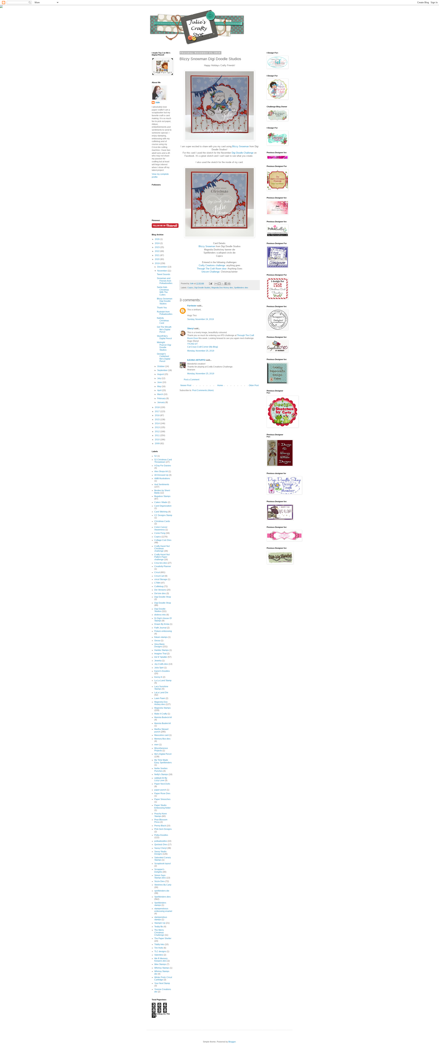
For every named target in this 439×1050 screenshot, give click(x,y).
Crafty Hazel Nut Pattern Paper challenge (162, 557)
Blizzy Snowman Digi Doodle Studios (164, 301)
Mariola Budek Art (162, 723)
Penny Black (160, 825)
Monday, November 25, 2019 (200, 351)
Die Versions (160, 590)
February (161, 398)
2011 (157, 435)
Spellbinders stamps (160, 904)
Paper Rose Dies (162, 793)
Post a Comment (191, 379)
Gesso (157, 640)
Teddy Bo (158, 926)
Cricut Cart (159, 576)
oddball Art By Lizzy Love (160, 779)
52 (155, 456)
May (159, 386)
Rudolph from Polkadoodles (164, 313)
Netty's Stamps (161, 774)
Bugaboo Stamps (162, 496)
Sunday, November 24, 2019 (200, 319)
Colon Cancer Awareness (160, 528)
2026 (157, 239)
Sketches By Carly (162, 885)
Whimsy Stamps (161, 968)
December (162, 267)
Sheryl (190, 328)
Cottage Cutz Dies (162, 540)
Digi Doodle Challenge (242, 152)
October (161, 366)
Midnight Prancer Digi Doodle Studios (164, 346)
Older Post (254, 385)
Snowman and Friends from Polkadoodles (164, 280)
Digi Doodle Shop (162, 597)
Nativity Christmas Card (163, 320)
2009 (157, 443)
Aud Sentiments (161, 484)
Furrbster (192, 306)
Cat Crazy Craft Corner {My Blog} (202, 347)
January (161, 402)
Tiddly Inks (159, 944)
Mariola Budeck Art (163, 717)
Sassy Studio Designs (160, 852)
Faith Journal (160, 628)
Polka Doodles (161, 835)
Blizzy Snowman (240, 146)
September (162, 370)
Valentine (158, 955)
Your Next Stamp (162, 983)
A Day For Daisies (162, 465)
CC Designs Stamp (163, 515)
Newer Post (185, 385)
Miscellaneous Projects (161, 749)
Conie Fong (159, 533)
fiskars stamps (161, 637)
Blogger (232, 1042)
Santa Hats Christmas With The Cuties (163, 291)
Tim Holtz (158, 948)
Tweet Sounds (163, 274)
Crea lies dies (160, 563)
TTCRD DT (192, 344)
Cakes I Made (160, 502)
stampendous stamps (160, 918)
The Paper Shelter (162, 938)
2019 (157, 263)
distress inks (160, 615)
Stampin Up (159, 923)
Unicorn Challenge (210, 271)
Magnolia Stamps (162, 708)
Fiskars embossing (163, 631)
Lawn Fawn (159, 698)
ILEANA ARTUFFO (196, 360)
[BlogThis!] (219, 283)
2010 (157, 439)
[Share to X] (222, 283)
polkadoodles (160, 841)
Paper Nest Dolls (162, 784)
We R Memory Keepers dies (161, 959)
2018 (157, 407)
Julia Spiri (159, 667)
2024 (157, 243)
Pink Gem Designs (163, 829)
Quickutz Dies (160, 844)
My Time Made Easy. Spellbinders (163, 761)
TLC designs (160, 951)
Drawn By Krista (161, 624)
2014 (157, 423)
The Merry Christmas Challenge (159, 932)
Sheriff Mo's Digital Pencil (164, 337)
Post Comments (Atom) (203, 390)
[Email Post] (210, 283)
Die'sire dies (160, 593)
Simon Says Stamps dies (160, 876)
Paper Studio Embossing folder (162, 806)
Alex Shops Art (161, 471)
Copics (190, 288)
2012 (157, 431)
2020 (157, 259)
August (160, 374)
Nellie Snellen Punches (161, 769)
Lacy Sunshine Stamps (161, 687)
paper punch (160, 790)
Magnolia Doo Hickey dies (222, 288)
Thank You (162, 307)
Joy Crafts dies (161, 664)
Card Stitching (161, 512)
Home (220, 385)
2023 (157, 247)
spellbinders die (161, 891)
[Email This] (216, 283)
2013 (157, 427)
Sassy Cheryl (160, 848)
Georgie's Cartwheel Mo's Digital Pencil (163, 357)
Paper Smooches (162, 799)
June (159, 382)
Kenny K (158, 677)
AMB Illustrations (162, 478)
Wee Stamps (160, 964)
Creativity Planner (162, 566)
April (159, 390)
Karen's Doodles (162, 671)
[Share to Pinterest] (229, 283)
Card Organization (162, 506)
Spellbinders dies (241, 288)
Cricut (157, 572)
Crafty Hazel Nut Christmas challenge (162, 548)
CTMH (157, 583)
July (159, 378)
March (160, 394)
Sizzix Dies (159, 881)
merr (156, 744)
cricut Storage (160, 579)
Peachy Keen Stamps (160, 814)
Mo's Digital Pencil (162, 754)
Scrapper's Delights (159, 870)
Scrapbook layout (162, 863)
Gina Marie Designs (159, 645)
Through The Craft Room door (211, 268)
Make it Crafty (160, 714)
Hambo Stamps (161, 650)
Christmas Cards (162, 521)
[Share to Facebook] (226, 283)
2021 (157, 255)
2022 (157, 251)
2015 (157, 419)
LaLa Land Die (161, 692)
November (162, 271)
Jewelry (158, 660)
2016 (157, 415)
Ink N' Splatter (160, 657)
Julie (157, 102)
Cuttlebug (158, 586)
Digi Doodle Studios (202, 288)
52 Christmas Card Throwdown (163, 460)
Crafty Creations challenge (212, 265)
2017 (157, 411)
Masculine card (161, 735)
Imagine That (160, 653)
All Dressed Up (161, 475)
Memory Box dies (162, 739)
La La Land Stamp (162, 680)
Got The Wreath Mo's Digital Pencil (164, 329)
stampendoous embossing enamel (163, 909)
